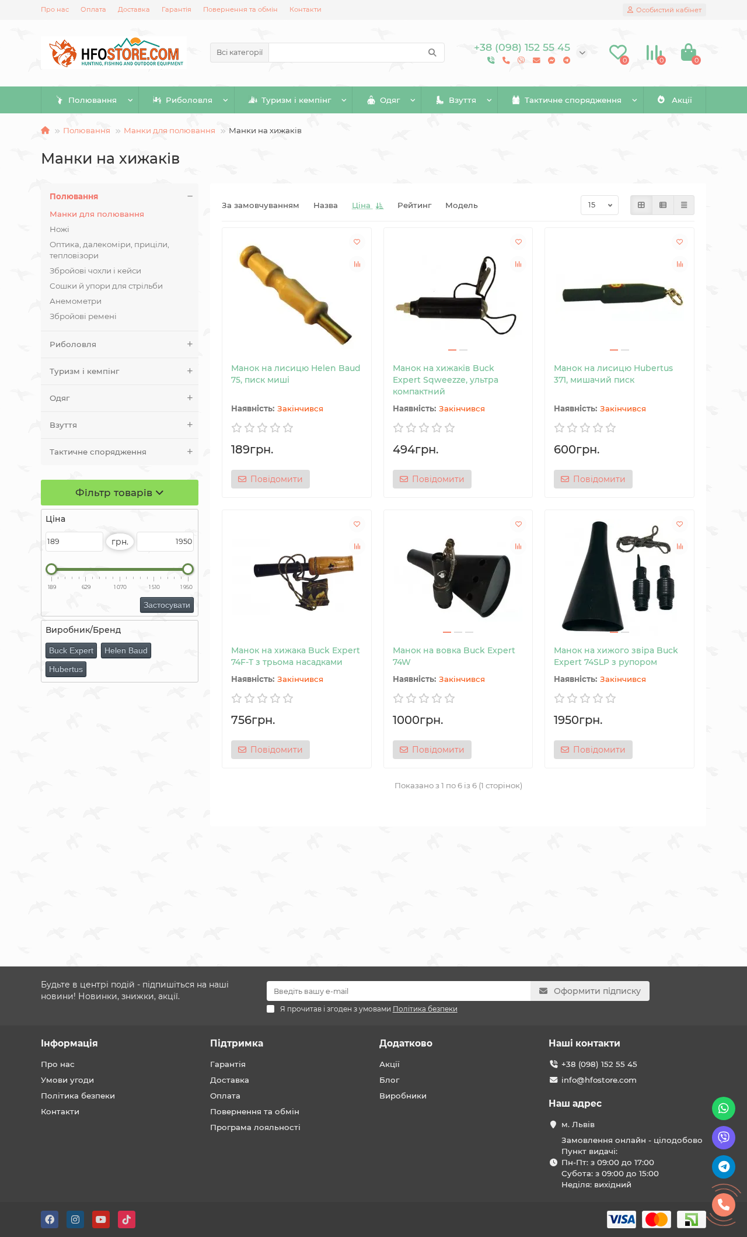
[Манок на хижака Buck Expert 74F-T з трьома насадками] (296, 577)
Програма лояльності (255, 1127)
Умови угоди (67, 1079)
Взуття (462, 100)
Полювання (92, 100)
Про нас (55, 9)
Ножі (59, 229)
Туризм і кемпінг (296, 100)
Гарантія (176, 9)
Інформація (69, 1043)
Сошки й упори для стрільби (106, 285)
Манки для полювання (169, 130)
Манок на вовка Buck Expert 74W (454, 656)
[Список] (663, 205)
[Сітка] (641, 205)
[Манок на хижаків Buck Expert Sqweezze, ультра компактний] (458, 295)
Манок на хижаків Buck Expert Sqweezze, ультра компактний (445, 380)
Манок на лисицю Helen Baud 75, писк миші (296, 374)
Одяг (390, 100)
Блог (389, 1079)
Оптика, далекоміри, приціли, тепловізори (109, 250)
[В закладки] (357, 242)
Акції (682, 100)
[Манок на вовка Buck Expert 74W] (458, 577)
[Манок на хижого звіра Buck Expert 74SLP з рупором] (619, 577)
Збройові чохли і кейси (95, 270)
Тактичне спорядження (573, 100)
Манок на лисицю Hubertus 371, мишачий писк (613, 374)
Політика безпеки (78, 1095)
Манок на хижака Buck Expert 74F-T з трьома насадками (295, 656)
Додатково (405, 1043)
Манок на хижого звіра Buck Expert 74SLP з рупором (616, 656)
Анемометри (76, 301)
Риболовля (189, 100)
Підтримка (236, 1043)
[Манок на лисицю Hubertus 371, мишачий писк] (619, 295)
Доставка (134, 9)
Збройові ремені (83, 316)
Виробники (403, 1095)
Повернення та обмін (240, 9)
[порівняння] (357, 264)
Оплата (93, 9)
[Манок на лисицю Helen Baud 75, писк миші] (296, 295)
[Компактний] (683, 205)
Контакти (305, 9)
